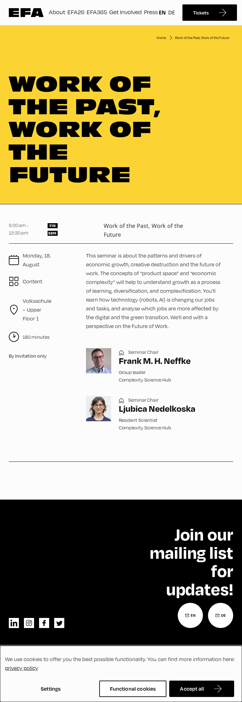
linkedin (14, 623)
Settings (50, 688)
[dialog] (121, 674)
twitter (59, 623)
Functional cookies (133, 688)
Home (161, 38)
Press (151, 11)
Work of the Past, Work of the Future (202, 38)
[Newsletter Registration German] (221, 615)
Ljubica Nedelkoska (157, 408)
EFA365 (97, 11)
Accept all (192, 688)
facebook (44, 623)
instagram (29, 623)
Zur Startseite (26, 12)
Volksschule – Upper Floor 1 (37, 310)
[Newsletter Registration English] (190, 615)
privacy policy (21, 668)
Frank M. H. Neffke (155, 360)
